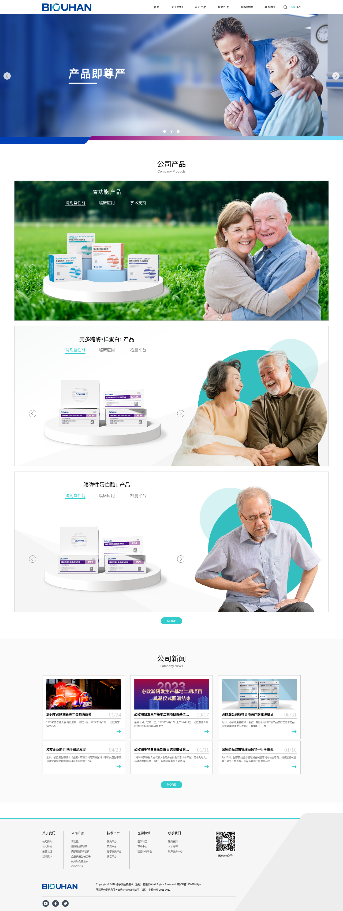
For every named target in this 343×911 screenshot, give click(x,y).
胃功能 (75, 841)
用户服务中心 (175, 851)
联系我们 (270, 7)
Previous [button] (7, 76)
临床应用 (107, 203)
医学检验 (247, 7)
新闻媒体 (47, 856)
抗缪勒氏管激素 (79, 861)
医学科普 (142, 841)
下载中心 (142, 846)
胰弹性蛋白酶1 (79, 846)
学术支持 (138, 203)
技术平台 (224, 7)
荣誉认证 (47, 851)
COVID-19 (77, 866)
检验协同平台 (144, 851)
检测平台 (138, 350)
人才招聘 (173, 846)
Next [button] (336, 76)
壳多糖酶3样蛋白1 (81, 851)
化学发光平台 (114, 851)
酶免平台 (112, 841)
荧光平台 (112, 846)
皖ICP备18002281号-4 (189, 884)
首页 (157, 7)
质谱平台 (112, 856)
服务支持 (173, 841)
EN (299, 7)
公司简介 (47, 841)
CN (293, 7)
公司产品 (200, 7)
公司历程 (47, 846)
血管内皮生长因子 (81, 856)
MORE (171, 620)
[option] (171, 76)
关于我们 (177, 7)
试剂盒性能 (75, 203)
